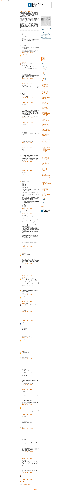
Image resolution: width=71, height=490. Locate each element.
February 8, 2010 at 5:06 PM (27, 472)
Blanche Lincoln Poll (45, 189)
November (44, 68)
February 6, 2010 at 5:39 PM (27, 263)
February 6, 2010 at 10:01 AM (27, 52)
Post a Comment (22, 481)
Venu (22, 339)
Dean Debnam (43, 57)
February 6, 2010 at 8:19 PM (27, 311)
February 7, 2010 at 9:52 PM (27, 414)
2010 (42, 66)
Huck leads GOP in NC (45, 120)
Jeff (22, 351)
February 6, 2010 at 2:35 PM (27, 170)
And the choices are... (45, 136)
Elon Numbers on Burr (45, 84)
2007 (42, 202)
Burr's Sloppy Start (45, 103)
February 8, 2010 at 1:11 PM (27, 458)
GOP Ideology (44, 119)
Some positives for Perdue (46, 131)
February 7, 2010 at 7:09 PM (27, 404)
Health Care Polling (45, 188)
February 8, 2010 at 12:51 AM (27, 437)
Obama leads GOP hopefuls (46, 123)
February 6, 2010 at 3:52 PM (27, 246)
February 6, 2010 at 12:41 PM (27, 122)
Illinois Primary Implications (46, 194)
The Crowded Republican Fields (46, 93)
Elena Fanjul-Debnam (44, 59)
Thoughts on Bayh (44, 135)
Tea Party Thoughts (45, 141)
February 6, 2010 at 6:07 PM (27, 275)
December (44, 67)
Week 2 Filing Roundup (45, 115)
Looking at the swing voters (46, 97)
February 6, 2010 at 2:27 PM (27, 161)
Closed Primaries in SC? (45, 134)
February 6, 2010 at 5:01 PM (27, 251)
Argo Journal (23, 54)
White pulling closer (45, 159)
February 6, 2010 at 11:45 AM (27, 102)
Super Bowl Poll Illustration (46, 175)
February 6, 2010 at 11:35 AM (27, 97)
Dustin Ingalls (43, 58)
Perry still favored (44, 107)
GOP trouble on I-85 (45, 91)
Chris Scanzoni (24, 62)
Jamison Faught (24, 303)
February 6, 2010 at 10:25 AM (27, 78)
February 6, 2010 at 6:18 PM (27, 294)
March (43, 78)
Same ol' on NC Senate (45, 125)
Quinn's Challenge (44, 174)
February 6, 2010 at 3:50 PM (27, 238)
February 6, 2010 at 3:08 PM (27, 208)
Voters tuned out (44, 112)
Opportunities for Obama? (46, 167)
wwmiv (23, 180)
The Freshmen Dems (45, 96)
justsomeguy (23, 265)
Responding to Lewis (45, 80)
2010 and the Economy (45, 182)
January (44, 198)
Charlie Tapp (23, 210)
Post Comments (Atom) (26, 484)
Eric (22, 322)
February (44, 79)
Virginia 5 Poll (44, 151)
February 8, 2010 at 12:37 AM (27, 428)
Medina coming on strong (45, 163)
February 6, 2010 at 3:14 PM (27, 213)
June (43, 74)
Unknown (23, 92)
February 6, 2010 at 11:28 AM (27, 83)
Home (29, 482)
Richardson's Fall (44, 101)
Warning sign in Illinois (45, 185)
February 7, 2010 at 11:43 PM (27, 423)
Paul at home (44, 102)
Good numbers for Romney (46, 83)
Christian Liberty (24, 277)
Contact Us (42, 206)
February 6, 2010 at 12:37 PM (27, 117)
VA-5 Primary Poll (44, 142)
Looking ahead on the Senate (46, 193)
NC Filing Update (44, 98)
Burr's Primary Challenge (45, 158)
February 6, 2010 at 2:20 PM (27, 147)
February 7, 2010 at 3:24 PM (27, 384)
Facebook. (48, 11)
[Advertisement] (47, 48)
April (43, 77)
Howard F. (23, 99)
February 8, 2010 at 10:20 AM (27, 451)
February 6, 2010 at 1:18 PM (27, 130)
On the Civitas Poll (45, 92)
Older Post (37, 482)
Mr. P (22, 296)
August (44, 72)
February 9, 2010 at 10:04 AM (27, 479)
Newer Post (21, 482)
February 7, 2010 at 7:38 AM (27, 337)
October (44, 69)
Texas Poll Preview (45, 108)
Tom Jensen (42, 60)
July (43, 73)
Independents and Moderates (46, 130)
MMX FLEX (23, 474)
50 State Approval (44, 171)
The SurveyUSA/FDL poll (45, 164)
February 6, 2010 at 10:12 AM (27, 60)
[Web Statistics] (35, 489)
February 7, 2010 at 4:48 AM (27, 330)
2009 (42, 199)
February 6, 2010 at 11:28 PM (27, 320)
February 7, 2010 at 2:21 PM (27, 358)
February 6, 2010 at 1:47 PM (27, 142)
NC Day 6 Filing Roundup (45, 129)
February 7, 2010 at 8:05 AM (27, 349)
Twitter (45, 11)
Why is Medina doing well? (46, 157)
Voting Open (44, 190)
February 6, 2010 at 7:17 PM (27, 301)
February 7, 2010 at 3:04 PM (27, 367)
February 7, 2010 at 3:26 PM (27, 389)
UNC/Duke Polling (44, 168)
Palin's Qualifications (45, 124)
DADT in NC (44, 118)
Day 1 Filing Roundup (45, 162)
